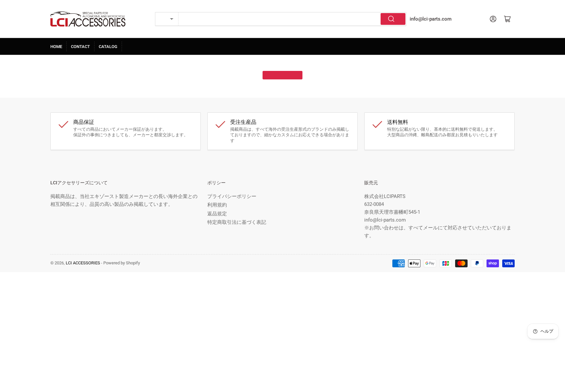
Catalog (108, 46)
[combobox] (292, 19)
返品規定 (217, 214)
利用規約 (217, 205)
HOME (56, 46)
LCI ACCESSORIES (83, 262)
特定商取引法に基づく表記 (236, 222)
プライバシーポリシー (231, 196)
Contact (80, 46)
